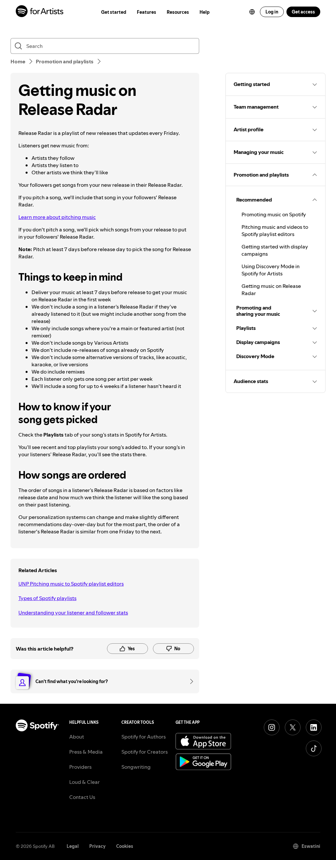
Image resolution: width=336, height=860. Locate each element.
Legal (73, 846)
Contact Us (82, 797)
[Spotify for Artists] (40, 12)
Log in (271, 12)
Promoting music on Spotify (274, 214)
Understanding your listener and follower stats (73, 612)
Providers (80, 766)
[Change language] (252, 12)
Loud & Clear (84, 781)
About (76, 736)
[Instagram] (272, 727)
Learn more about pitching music (57, 217)
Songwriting (136, 766)
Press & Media (86, 751)
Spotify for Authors (143, 736)
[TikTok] (314, 748)
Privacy (97, 846)
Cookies (124, 846)
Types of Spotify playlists (47, 598)
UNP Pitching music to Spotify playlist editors (71, 583)
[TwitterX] (293, 727)
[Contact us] (189, 681)
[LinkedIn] (314, 727)
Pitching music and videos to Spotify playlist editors (275, 230)
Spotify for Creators (144, 751)
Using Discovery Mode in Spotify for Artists (271, 270)
